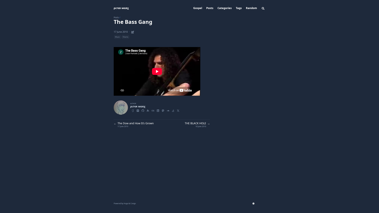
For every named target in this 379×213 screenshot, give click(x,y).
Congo (133, 203)
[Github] (142, 110)
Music (117, 37)
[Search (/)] (263, 8)
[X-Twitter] (178, 110)
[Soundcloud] (168, 110)
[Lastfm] (152, 110)
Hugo (126, 203)
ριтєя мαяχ (121, 8)
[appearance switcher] (253, 203)
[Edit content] (133, 31)
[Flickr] (137, 110)
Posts (116, 17)
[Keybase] (147, 110)
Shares (125, 37)
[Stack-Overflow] (173, 110)
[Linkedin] (157, 110)
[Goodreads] (132, 110)
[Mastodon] (163, 110)
